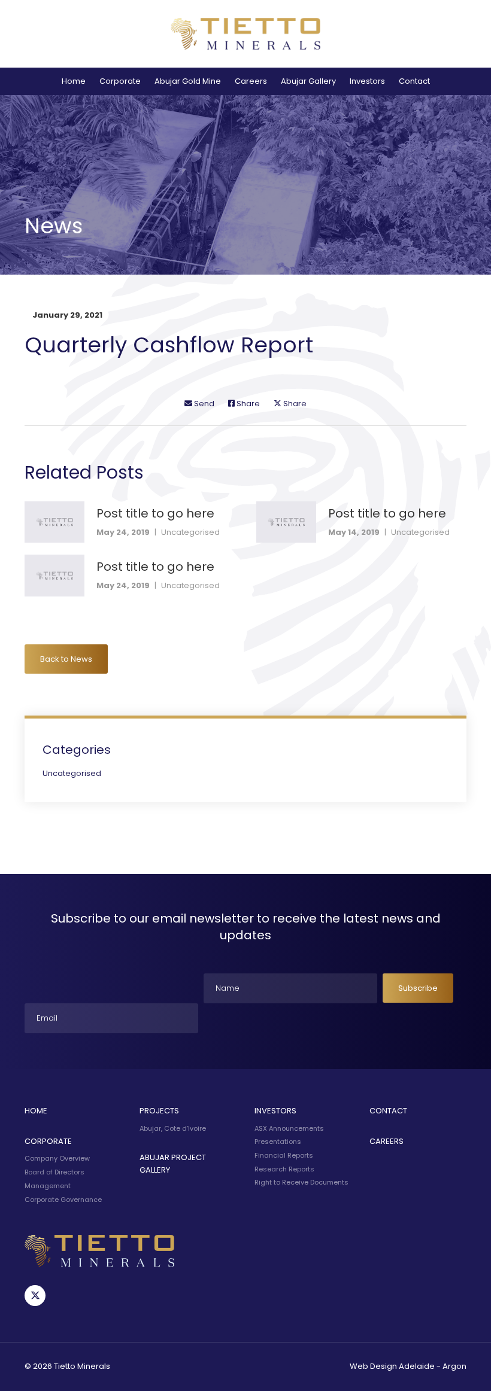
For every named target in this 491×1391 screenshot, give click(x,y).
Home (74, 81)
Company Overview (57, 1158)
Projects (159, 1110)
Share (247, 403)
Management (48, 1186)
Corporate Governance (63, 1199)
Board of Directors (54, 1172)
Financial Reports (283, 1155)
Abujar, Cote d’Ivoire (173, 1128)
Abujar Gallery (308, 81)
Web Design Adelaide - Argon (408, 1366)
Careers (251, 81)
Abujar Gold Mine (187, 81)
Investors (367, 81)
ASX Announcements (289, 1128)
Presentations (277, 1141)
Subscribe (418, 988)
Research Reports (284, 1169)
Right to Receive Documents (301, 1182)
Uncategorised (190, 532)
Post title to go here (155, 513)
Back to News (66, 659)
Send (203, 403)
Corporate (120, 81)
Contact (414, 81)
